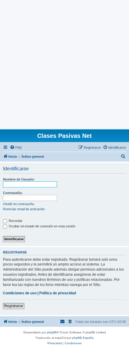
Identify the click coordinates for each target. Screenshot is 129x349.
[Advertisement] (64, 64)
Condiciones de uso (20, 293)
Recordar (15, 221)
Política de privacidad (57, 293)
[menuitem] (16, 147)
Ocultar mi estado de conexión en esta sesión (41, 226)
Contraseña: (12, 193)
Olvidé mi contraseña (18, 204)
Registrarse (13, 306)
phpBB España (83, 337)
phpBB (52, 332)
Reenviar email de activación (24, 209)
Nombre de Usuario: (19, 179)
